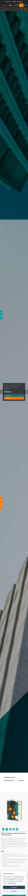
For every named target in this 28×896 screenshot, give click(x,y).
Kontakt (21, 5)
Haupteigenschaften (9, 777)
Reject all (14, 891)
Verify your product (1, 502)
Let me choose (12, 883)
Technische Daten (9, 780)
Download (21, 780)
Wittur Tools (1, 315)
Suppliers (14, 1)
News (9, 1)
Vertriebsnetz (19, 1)
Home (7, 1)
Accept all (14, 887)
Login (25, 5)
